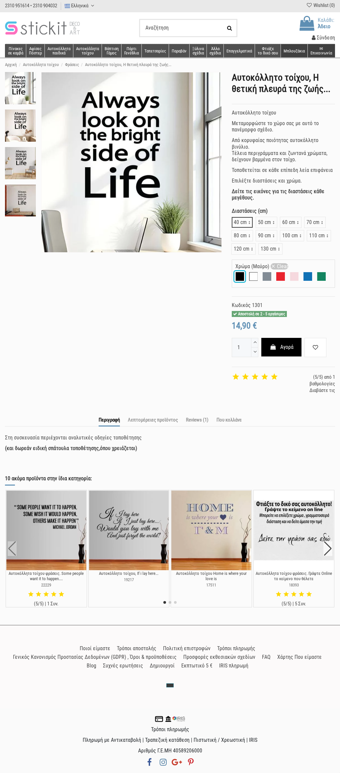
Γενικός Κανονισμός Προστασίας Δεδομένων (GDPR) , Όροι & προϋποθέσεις (95, 657)
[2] (245, 377)
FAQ (266, 657)
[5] (274, 377)
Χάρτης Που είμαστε (299, 657)
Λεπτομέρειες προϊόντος (153, 420)
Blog (91, 665)
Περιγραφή (109, 420)
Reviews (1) (197, 420)
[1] (236, 377)
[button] (215, 50)
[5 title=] (61, 594)
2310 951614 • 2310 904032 (31, 6)
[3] (255, 377)
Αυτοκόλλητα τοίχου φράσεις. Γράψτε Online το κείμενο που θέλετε (294, 576)
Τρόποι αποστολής (136, 648)
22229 (46, 584)
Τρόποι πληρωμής (236, 648)
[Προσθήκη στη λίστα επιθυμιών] (315, 347)
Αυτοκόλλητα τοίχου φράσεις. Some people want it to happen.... (46, 576)
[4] (265, 377)
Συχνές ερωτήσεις (123, 665)
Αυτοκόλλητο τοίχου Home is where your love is (211, 576)
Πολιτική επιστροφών (187, 648)
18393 (294, 584)
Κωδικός (241, 305)
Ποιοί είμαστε (95, 648)
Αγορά (287, 347)
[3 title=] (46, 594)
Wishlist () (323, 5)
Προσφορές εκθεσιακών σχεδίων (219, 657)
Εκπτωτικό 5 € (196, 665)
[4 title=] (53, 594)
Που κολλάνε (229, 420)
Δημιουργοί (162, 665)
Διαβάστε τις (322, 390)
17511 (211, 584)
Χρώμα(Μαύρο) (261, 266)
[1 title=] (31, 594)
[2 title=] (38, 594)
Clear (282, 266)
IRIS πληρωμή (233, 665)
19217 (129, 579)
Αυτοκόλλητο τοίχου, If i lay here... (128, 573)
